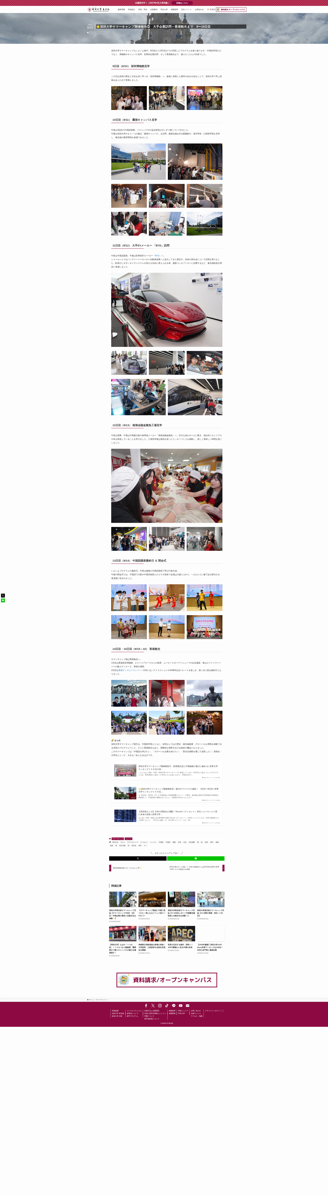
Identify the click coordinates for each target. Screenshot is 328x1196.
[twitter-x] (153, 1005)
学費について (149, 1016)
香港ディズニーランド (129, 670)
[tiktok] (167, 1005)
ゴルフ (122, 842)
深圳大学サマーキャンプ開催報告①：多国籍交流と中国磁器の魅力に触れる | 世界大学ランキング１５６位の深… (178, 767)
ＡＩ (145, 845)
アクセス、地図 (196, 1016)
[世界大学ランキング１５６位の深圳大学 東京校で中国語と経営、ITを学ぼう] (98, 9)
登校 (217, 842)
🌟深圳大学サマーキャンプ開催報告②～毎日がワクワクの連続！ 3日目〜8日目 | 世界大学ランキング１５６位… (178, 790)
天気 (179, 842)
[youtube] (181, 1005)
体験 (174, 842)
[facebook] (146, 1005)
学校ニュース (183, 1011)
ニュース (105, 32)
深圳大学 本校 (117, 1016)
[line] (174, 1005)
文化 (184, 842)
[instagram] (160, 1005)
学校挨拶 (115, 1011)
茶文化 (134, 845)
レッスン (153, 842)
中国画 (161, 842)
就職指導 (172, 1011)
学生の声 (181, 1013)
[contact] (187, 1005)
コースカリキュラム (134, 1011)
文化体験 (192, 842)
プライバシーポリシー (213, 1011)
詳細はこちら (184, 3)
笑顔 (111, 845)
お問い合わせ (196, 1011)
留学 (211, 842)
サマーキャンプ (95, 32)
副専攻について (133, 1013)
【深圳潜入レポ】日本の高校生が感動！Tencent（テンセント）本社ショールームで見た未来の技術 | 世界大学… (177, 812)
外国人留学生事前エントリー (155, 1013)
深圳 (206, 842)
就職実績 (172, 1013)
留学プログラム (132, 1016)
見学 (140, 845)
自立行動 (122, 845)
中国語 (168, 842)
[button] (138, 858)
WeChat (115, 842)
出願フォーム (196, 1013)
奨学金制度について (151, 1019)
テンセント (144, 842)
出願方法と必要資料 (151, 1011)
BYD (157, 256)
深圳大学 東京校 (118, 1013)
